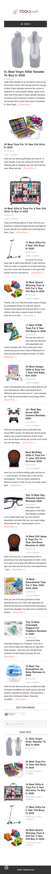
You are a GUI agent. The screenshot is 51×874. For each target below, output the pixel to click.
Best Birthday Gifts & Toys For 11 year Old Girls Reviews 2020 (36, 456)
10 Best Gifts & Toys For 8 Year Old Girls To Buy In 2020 (25, 210)
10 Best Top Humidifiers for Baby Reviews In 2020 (35, 670)
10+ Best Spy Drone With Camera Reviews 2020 (35, 413)
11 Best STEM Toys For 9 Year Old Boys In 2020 (36, 328)
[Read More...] (25, 104)
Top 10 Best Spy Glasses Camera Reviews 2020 (35, 498)
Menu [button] (27, 24)
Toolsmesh (25, 11)
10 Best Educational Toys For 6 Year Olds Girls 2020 (36, 583)
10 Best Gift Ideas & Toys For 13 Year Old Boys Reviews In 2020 (36, 540)
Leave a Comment (11, 155)
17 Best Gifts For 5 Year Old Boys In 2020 (36, 245)
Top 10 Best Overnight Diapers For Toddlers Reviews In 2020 (36, 628)
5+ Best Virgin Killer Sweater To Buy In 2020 (24, 73)
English (11, 714)
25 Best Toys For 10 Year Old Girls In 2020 (24, 145)
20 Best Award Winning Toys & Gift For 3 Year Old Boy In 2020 (35, 286)
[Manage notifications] (6, 868)
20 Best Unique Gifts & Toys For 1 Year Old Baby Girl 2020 (35, 371)
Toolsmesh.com (28, 870)
